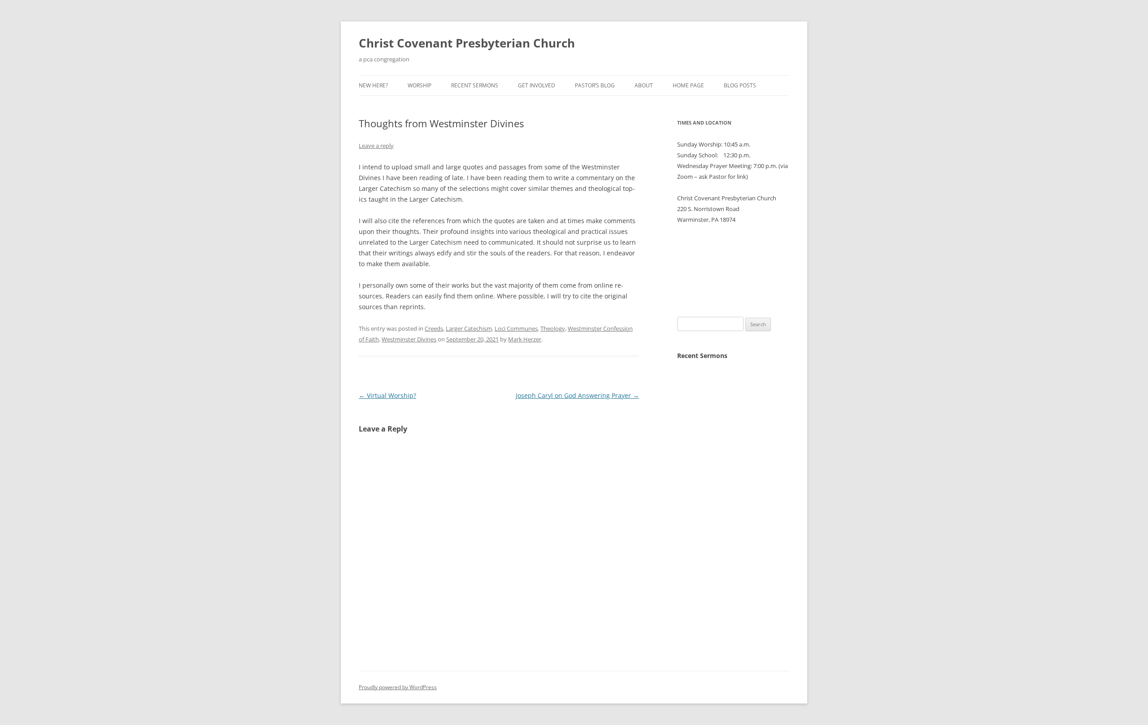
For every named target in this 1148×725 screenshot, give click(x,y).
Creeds (434, 328)
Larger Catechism (469, 328)
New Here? (373, 85)
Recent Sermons (474, 85)
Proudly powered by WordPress (398, 687)
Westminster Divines (409, 339)
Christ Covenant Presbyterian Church (467, 43)
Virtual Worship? (387, 395)
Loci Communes (516, 328)
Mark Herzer (524, 339)
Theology (552, 328)
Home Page (688, 85)
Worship (419, 85)
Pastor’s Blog (595, 85)
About (644, 85)
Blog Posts (740, 85)
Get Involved (536, 85)
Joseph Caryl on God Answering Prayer (577, 395)
